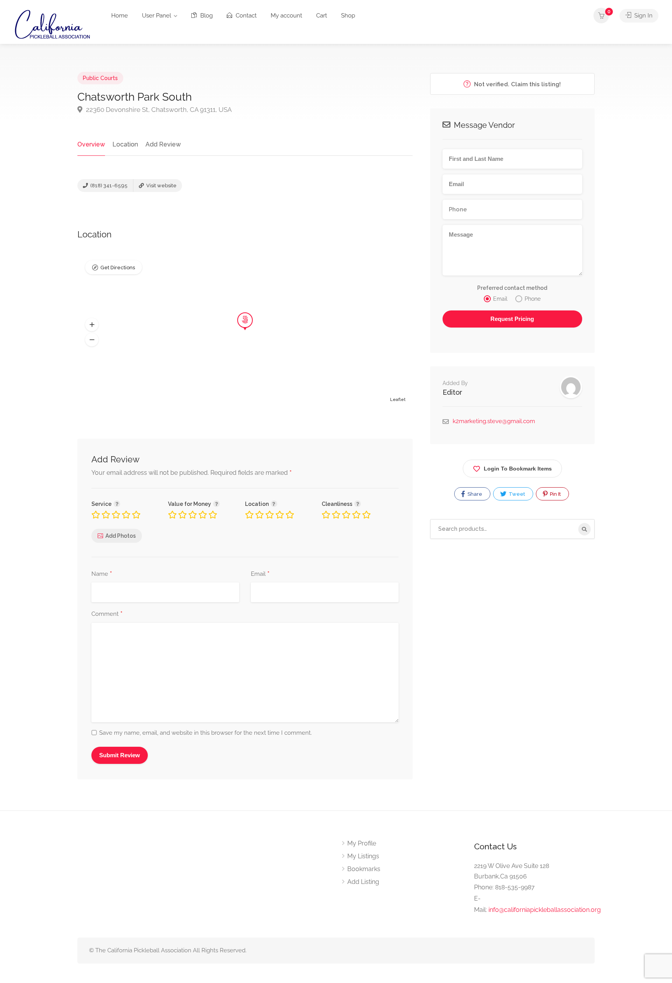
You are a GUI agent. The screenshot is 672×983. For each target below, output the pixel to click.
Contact (245, 15)
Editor (452, 392)
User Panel (156, 15)
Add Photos (120, 536)
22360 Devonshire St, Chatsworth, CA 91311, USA (158, 109)
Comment (106, 614)
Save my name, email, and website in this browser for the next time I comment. (205, 732)
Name (101, 574)
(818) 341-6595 (108, 185)
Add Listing (363, 881)
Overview (91, 144)
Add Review (163, 144)
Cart (321, 15)
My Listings (363, 856)
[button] (91, 324)
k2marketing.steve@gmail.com (494, 421)
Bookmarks (363, 869)
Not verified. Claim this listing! (516, 84)
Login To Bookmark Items (518, 468)
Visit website (161, 185)
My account (286, 15)
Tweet (516, 494)
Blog (206, 15)
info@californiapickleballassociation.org (544, 909)
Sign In (643, 15)
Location (125, 144)
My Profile (361, 843)
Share (474, 494)
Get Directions (117, 267)
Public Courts (100, 78)
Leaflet (398, 399)
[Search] (584, 529)
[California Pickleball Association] (52, 24)
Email (260, 574)
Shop (348, 15)
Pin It (555, 494)
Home (119, 15)
